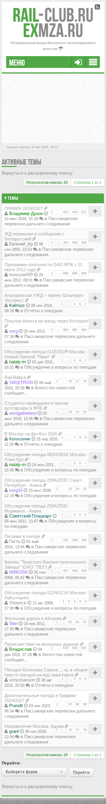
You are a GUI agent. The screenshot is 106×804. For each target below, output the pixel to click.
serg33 (15, 490)
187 (65, 540)
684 (65, 273)
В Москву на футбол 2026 (30, 433)
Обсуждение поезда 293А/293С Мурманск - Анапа (36, 508)
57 (85, 622)
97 (70, 704)
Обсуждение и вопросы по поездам (60, 367)
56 (77, 622)
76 (70, 730)
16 (70, 381)
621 (84, 648)
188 (74, 540)
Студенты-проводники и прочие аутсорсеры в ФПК (36, 406)
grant (14, 731)
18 (85, 381)
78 (85, 730)
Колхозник (19, 438)
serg (13, 330)
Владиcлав (20, 649)
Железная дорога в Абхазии (33, 618)
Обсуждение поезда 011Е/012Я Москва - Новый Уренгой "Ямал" (45, 354)
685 (74, 273)
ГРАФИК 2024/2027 (23, 208)
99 (85, 704)
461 (65, 329)
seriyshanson (22, 679)
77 (77, 730)
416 (74, 212)
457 (65, 570)
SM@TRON (21, 382)
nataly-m (17, 361)
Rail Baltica (15, 377)
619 (65, 648)
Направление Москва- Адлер (34, 726)
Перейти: (11, 763)
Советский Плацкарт (30, 515)
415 (65, 212)
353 (74, 242)
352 (65, 242)
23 (70, 412)
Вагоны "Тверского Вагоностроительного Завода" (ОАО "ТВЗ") (45, 564)
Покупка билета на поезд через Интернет (46, 320)
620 (74, 648)
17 (77, 381)
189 (84, 540)
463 (84, 329)
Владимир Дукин (26, 213)
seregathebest (23, 413)
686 (84, 273)
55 (70, 622)
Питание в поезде (22, 536)
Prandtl (16, 705)
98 (77, 704)
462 (74, 329)
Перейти (81, 772)
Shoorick (17, 602)
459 (84, 570)
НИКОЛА (18, 571)
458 (74, 570)
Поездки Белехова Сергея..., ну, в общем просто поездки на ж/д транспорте (45, 672)
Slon (13, 623)
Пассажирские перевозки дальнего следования (41, 221)
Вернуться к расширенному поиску (37, 172)
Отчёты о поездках (43, 310)
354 (84, 242)
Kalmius (17, 305)
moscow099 (21, 274)
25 (85, 412)
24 (77, 412)
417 (84, 212)
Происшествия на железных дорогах (41, 644)
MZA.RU (53, 30)
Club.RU (53, 15)
